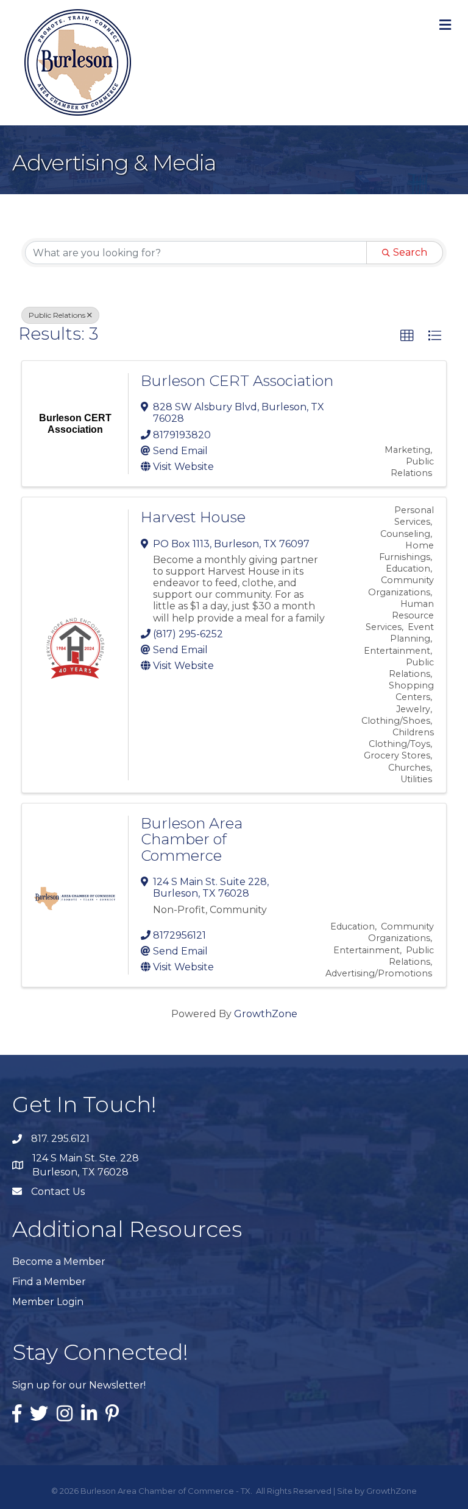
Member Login (47, 1302)
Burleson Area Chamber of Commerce (192, 839)
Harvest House (193, 517)
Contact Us (58, 1191)
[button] (407, 336)
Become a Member (58, 1261)
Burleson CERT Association (237, 381)
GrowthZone (265, 1014)
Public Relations (57, 315)
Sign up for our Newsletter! (79, 1385)
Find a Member (49, 1281)
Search (410, 252)
